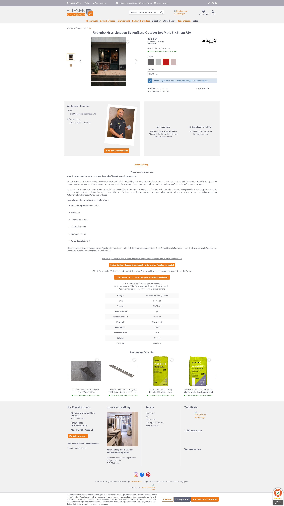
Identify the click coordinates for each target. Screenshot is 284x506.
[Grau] (158, 62)
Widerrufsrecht (152, 425)
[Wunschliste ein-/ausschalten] (127, 42)
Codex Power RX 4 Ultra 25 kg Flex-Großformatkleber (142, 277)
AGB (147, 416)
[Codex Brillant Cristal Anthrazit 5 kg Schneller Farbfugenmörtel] (198, 371)
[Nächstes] (136, 61)
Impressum (150, 413)
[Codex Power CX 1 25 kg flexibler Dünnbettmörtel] (161, 371)
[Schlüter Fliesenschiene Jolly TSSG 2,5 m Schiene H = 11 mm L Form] (123, 371)
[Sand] (173, 62)
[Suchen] (161, 12)
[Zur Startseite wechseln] (80, 12)
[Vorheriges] (80, 61)
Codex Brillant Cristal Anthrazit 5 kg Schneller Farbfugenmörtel (142, 265)
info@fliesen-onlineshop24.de (83, 114)
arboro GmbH (146, 487)
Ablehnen (167, 499)
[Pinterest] (216, 88)
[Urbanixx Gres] (209, 41)
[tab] (141, 164)
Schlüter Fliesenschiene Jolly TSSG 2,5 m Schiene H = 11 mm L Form (123, 390)
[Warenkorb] (216, 12)
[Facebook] (212, 88)
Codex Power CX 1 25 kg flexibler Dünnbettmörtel (160, 390)
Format (151, 69)
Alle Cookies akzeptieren (204, 499)
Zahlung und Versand (155, 422)
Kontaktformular (77, 436)
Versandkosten (136, 482)
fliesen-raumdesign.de (77, 448)
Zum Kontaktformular (117, 150)
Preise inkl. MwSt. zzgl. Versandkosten (159, 48)
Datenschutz (151, 419)
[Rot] (166, 62)
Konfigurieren (182, 499)
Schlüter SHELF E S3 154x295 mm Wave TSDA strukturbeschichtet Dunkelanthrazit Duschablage (86, 390)
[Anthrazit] (151, 62)
